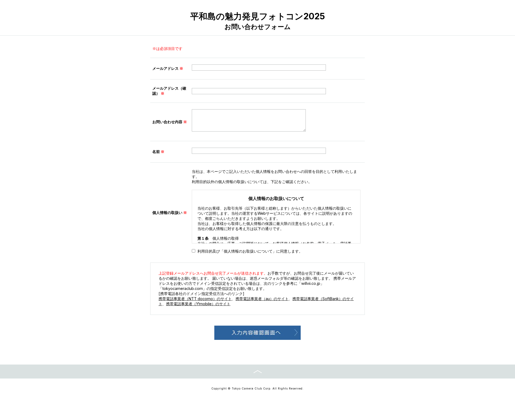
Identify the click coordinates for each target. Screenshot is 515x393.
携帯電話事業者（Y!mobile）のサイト (198, 303)
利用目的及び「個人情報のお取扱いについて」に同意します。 (250, 251)
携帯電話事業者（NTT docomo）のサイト (195, 298)
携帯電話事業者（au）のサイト (262, 298)
